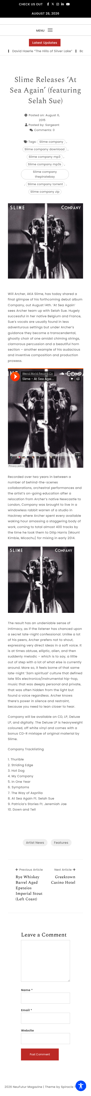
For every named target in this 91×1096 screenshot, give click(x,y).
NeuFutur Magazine (27, 1087)
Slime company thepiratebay (45, 174)
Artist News (35, 842)
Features (61, 842)
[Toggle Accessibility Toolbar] (81, 1086)
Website (27, 1030)
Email (26, 1010)
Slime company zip (45, 192)
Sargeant (52, 125)
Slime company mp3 (45, 157)
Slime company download (44, 149)
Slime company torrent (45, 184)
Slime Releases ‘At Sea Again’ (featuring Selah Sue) (45, 90)
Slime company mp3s (44, 164)
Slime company (51, 142)
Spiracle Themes (73, 1087)
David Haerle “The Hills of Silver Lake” (34, 51)
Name (27, 990)
